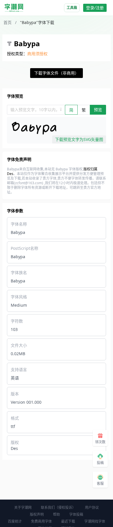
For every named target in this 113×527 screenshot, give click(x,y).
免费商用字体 (41, 521)
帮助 (56, 514)
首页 (7, 22)
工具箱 (72, 7)
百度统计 (15, 521)
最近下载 (68, 521)
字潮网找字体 (94, 521)
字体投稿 (76, 514)
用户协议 (92, 507)
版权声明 (37, 514)
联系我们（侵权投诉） (58, 507)
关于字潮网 (23, 507)
